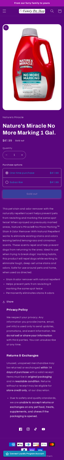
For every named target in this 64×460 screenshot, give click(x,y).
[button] (4, 11)
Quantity (7, 148)
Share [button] (10, 302)
